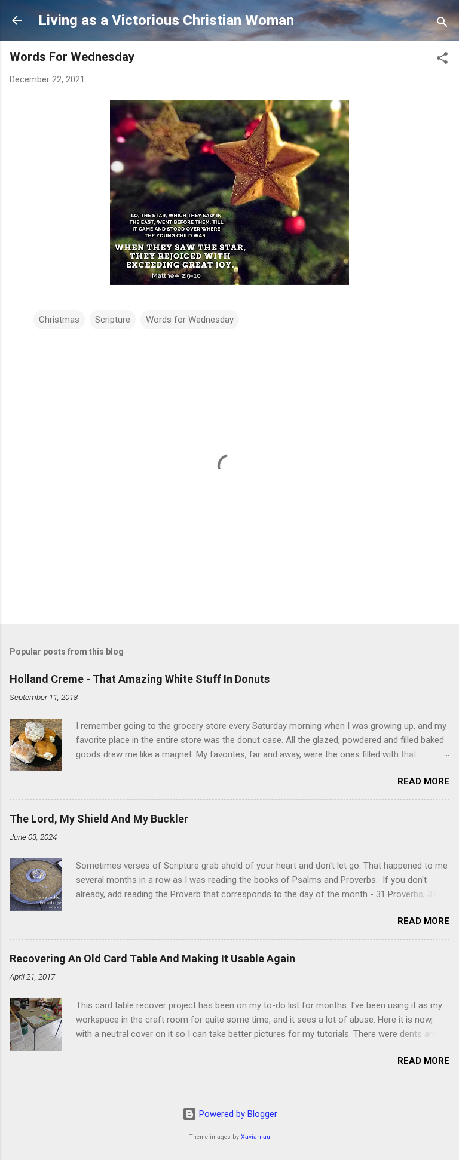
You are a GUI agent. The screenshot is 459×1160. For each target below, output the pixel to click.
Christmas (59, 319)
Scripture (112, 319)
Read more (423, 781)
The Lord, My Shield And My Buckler (99, 818)
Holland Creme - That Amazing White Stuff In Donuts (140, 679)
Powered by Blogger (237, 1114)
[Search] (442, 24)
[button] (442, 60)
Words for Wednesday (190, 319)
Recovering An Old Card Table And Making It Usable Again (152, 958)
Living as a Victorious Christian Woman (166, 20)
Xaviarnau (255, 1137)
